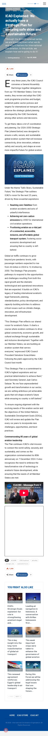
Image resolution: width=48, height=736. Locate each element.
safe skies (34, 560)
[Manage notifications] (6, 730)
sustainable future (22, 564)
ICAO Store (22, 715)
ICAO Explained (24, 560)
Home (12, 715)
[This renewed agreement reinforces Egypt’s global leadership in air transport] (14, 666)
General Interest (13, 9)
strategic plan (10, 564)
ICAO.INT (34, 715)
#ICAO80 (13, 560)
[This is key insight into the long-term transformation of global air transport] (14, 632)
